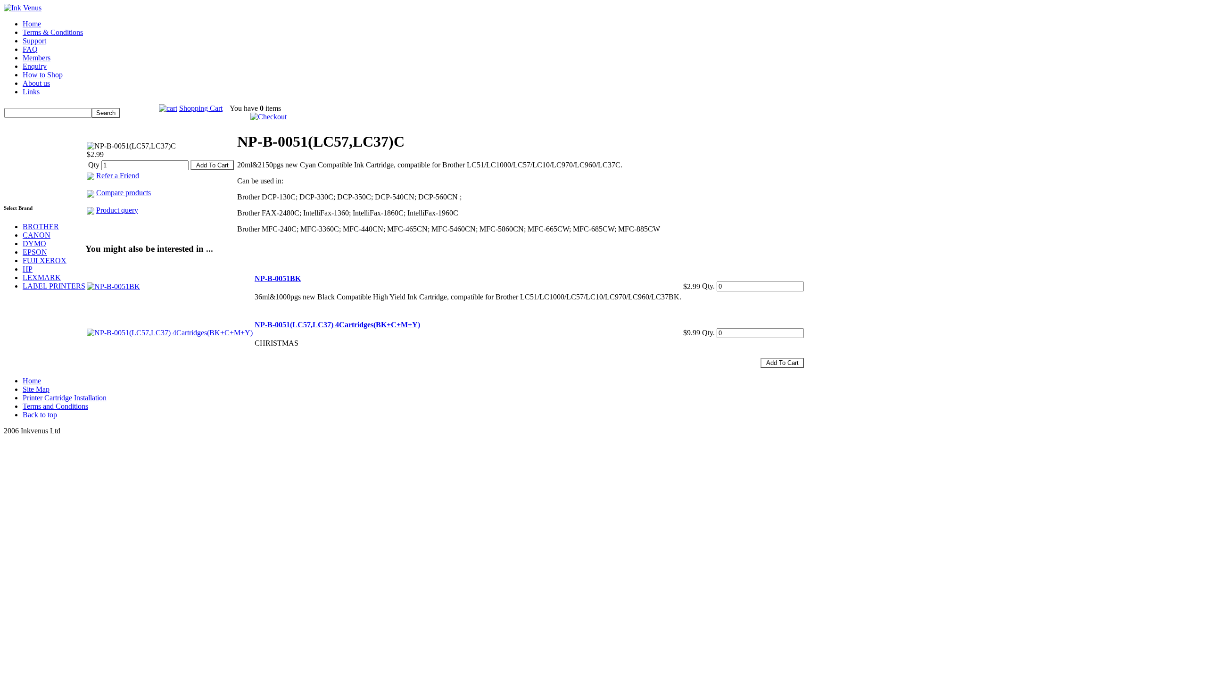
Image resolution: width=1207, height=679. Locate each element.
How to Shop (43, 75)
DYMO (34, 244)
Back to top (40, 415)
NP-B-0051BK (278, 278)
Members (36, 58)
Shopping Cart (201, 108)
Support (34, 41)
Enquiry (35, 66)
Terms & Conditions (53, 32)
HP (28, 269)
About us (36, 83)
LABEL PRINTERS (54, 286)
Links (31, 92)
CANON (36, 235)
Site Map (36, 389)
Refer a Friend (117, 176)
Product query (117, 210)
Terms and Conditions (55, 406)
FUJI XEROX (44, 261)
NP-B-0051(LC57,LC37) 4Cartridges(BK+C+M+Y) (337, 325)
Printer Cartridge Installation (65, 398)
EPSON (35, 252)
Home (32, 24)
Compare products (123, 193)
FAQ (30, 49)
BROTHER (41, 227)
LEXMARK (42, 277)
